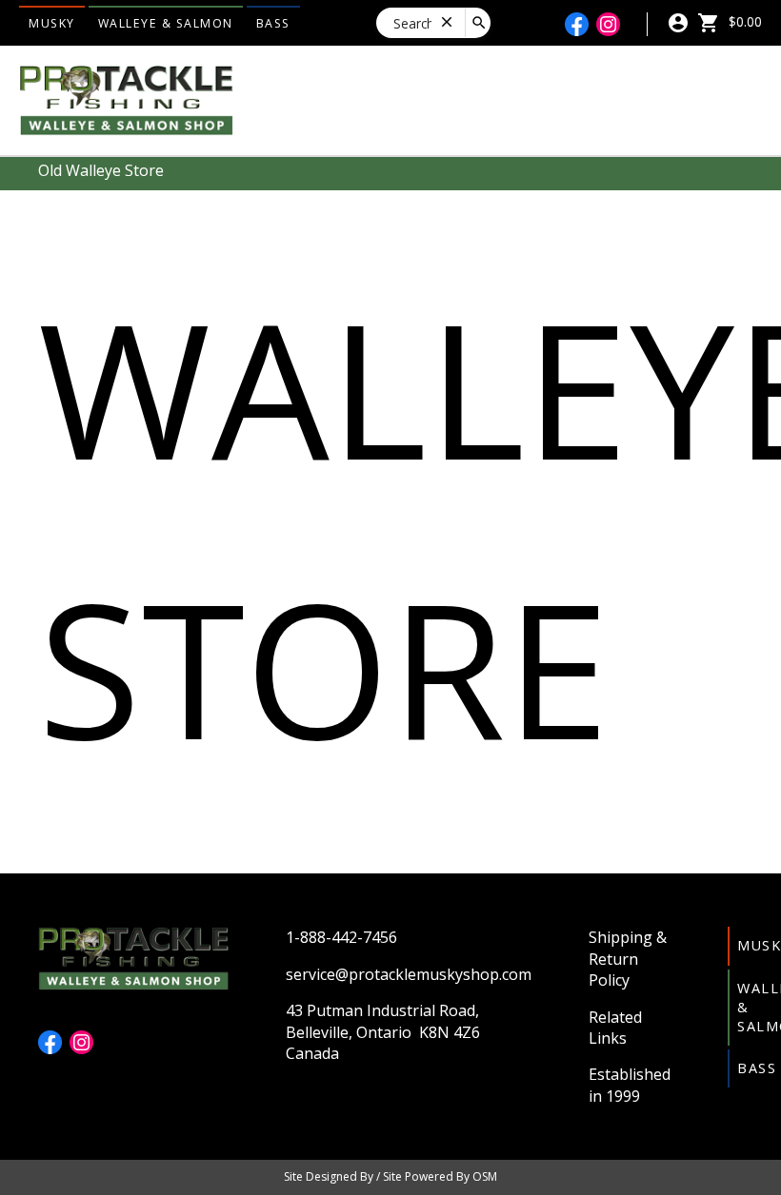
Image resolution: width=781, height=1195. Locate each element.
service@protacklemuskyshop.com (408, 974)
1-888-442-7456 (341, 937)
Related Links (615, 1027)
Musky (52, 23)
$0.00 (743, 21)
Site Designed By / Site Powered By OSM (390, 1176)
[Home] (126, 98)
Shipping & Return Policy (628, 958)
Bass (273, 23)
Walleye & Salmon (165, 23)
